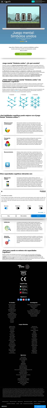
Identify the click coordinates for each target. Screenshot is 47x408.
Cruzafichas (34, 347)
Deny (9, 215)
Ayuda (21, 403)
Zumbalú (34, 332)
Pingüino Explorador (34, 330)
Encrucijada (34, 335)
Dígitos (34, 331)
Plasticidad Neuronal (12, 309)
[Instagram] (26, 300)
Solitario (12, 332)
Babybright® (23, 363)
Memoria (12, 319)
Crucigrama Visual (12, 340)
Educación (23, 360)
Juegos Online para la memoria (23, 378)
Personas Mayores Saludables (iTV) (33, 310)
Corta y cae (34, 346)
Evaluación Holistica (34, 309)
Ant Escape (12, 335)
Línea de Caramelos (34, 327)
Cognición (12, 312)
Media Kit (35, 401)
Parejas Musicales (12, 350)
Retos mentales (23, 383)
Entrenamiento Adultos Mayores (34, 312)
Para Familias (23, 357)
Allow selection (23, 215)
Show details (40, 212)
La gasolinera (34, 340)
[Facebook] (18, 300)
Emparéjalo (12, 341)
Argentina (4, 406)
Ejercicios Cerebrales (23, 368)
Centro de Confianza (37, 403)
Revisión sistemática (34, 314)
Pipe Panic (12, 330)
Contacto (17, 403)
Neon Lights (12, 337)
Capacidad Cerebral (12, 310)
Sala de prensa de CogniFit (28, 401)
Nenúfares (34, 349)
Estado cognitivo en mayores (33, 313)
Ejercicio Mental (23, 377)
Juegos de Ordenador (34, 305)
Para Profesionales (23, 358)
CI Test (23, 384)
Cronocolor (12, 351)
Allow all (38, 215)
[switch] (17, 208)
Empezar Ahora (23, 53)
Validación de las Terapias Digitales (33, 304)
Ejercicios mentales (23, 373)
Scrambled (12, 347)
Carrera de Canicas (12, 345)
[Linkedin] (28, 300)
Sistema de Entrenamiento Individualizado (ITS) (23, 369)
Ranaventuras (34, 326)
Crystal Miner (12, 331)
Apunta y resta (34, 342)
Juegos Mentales (23, 376)
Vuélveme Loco (12, 339)
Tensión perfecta (34, 345)
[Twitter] (21, 300)
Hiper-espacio (34, 336)
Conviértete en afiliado (41, 401)
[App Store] (24, 286)
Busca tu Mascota (12, 349)
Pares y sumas (34, 341)
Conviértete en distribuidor (11, 403)
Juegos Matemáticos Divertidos (23, 379)
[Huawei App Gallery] (24, 292)
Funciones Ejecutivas (12, 317)
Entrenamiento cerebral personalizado (23, 374)
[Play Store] (24, 289)
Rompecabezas (34, 339)
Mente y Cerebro (12, 305)
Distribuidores (23, 364)
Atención (12, 322)
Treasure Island (12, 336)
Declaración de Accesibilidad (28, 403)
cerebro (16, 90)
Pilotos (34, 308)
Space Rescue (12, 342)
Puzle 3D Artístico (12, 352)
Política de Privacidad (13, 401)
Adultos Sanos (34, 307)
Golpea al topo (34, 350)
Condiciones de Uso (5, 401)
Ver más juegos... (34, 352)
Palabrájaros (34, 351)
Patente (23, 362)
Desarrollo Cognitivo (23, 367)
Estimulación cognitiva (23, 372)
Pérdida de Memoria (12, 313)
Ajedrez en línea (12, 326)
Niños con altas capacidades (23, 382)
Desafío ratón (34, 344)
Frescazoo (34, 337)
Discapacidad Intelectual (12, 314)
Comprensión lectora (23, 381)
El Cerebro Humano (12, 304)
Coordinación (12, 318)
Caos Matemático (12, 344)
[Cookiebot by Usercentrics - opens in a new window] (41, 191)
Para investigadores (23, 359)
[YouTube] (23, 300)
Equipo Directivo (20, 401)
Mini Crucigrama (12, 327)
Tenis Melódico (12, 346)
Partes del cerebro (12, 307)
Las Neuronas (12, 308)
